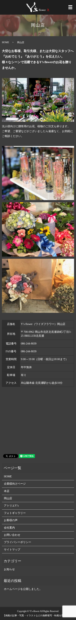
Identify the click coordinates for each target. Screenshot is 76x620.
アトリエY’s (11, 505)
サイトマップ (12, 549)
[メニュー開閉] (70, 7)
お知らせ (9, 569)
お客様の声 (11, 520)
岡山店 (8, 498)
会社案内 (9, 527)
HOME (5, 42)
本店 (6, 491)
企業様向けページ (15, 483)
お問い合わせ (12, 534)
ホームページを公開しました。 (23, 589)
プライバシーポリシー (17, 542)
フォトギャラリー (15, 513)
